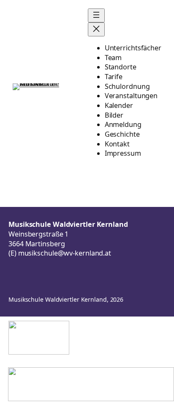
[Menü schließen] (96, 29)
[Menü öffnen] (96, 15)
